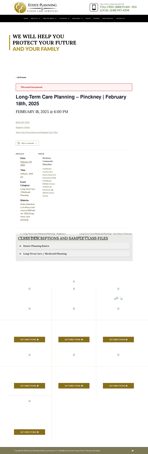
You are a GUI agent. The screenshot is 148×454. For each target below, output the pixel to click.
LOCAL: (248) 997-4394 (114, 10)
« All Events (21, 77)
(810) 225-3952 (23, 122)
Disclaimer (96, 451)
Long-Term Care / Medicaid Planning (45, 253)
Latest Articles (107, 18)
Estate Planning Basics (36, 245)
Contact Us (120, 18)
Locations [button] (63, 18)
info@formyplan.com (74, 292)
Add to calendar (27, 143)
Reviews (96, 18)
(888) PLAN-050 (26, 292)
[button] (39, 18)
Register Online (23, 127)
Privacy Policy (79, 451)
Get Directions (28, 339)
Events (88, 18)
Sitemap (89, 451)
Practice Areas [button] (48, 18)
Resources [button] (76, 18)
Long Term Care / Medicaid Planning (27, 192)
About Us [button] (34, 18)
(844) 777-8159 (29, 298)
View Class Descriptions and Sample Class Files (37, 132)
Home (26, 18)
